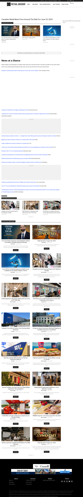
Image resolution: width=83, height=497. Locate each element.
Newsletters (11, 482)
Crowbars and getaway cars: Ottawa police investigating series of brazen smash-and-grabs (24, 154)
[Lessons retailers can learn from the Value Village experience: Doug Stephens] (15, 379)
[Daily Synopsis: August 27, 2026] (46, 434)
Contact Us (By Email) (30, 480)
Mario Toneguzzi (43, 272)
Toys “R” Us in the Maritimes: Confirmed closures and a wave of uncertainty (20, 186)
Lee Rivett (13, 331)
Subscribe (37, 53)
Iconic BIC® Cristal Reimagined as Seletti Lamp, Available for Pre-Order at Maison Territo (51, 39)
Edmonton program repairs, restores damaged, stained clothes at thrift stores (21, 162)
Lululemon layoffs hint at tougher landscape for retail (15, 110)
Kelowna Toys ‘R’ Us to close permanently (12, 151)
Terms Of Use (29, 482)
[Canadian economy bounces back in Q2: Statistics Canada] (10, 205)
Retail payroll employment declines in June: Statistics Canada (46, 388)
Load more (31, 216)
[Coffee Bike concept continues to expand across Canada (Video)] (15, 407)
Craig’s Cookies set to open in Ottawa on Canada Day (14, 143)
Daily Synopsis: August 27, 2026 (47, 442)
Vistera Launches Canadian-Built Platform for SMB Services (16, 443)
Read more (16, 250)
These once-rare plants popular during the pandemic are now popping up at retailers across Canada (27, 147)
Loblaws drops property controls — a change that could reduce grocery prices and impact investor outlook (28, 136)
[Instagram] (73, 1)
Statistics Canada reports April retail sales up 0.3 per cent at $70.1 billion (19, 70)
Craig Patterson (43, 301)
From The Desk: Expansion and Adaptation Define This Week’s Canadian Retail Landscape (10, 39)
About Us (11, 480)
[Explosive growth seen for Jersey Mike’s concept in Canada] (46, 349)
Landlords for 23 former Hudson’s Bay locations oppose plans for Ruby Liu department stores (25, 113)
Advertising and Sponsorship (49, 480)
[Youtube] (69, 481)
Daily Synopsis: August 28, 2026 (28, 37)
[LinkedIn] (67, 1)
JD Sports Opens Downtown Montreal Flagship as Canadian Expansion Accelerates (47, 329)
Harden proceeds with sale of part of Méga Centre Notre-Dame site (18, 182)
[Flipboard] (70, 1)
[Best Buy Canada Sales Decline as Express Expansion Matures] (15, 349)
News (16, 238)
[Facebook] (69, 1)
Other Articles (12, 484)
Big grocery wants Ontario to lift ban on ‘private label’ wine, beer (18, 139)
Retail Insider (13, 243)
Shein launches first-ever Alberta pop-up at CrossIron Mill (16, 158)
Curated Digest (46, 238)
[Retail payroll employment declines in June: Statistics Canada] (46, 379)
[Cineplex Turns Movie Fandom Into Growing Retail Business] (15, 319)
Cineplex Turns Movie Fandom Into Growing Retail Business (16, 329)
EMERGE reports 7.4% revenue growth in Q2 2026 (47, 415)
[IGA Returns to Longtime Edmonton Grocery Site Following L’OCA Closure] (52, 205)
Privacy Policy (29, 484)
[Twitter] (72, 1)
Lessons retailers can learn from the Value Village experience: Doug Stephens (16, 388)
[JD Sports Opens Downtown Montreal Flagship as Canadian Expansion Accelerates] (46, 319)
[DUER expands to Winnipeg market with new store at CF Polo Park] (31, 205)
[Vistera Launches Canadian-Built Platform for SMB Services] (15, 434)
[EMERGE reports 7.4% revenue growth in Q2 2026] (46, 407)
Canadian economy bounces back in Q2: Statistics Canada (47, 269)
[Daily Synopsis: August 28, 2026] (31, 30)
